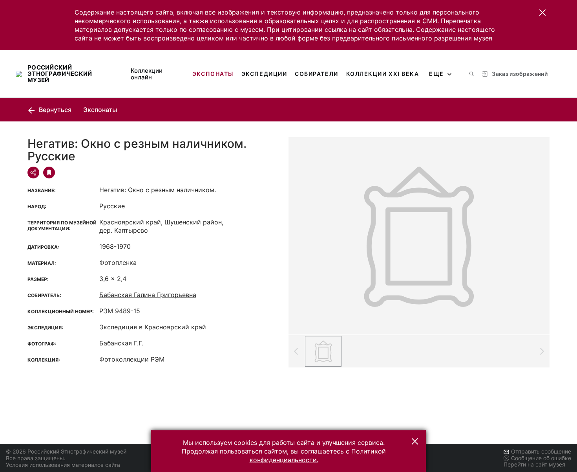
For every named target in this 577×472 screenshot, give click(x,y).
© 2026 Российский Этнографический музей (66, 451)
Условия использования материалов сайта (63, 464)
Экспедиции (264, 73)
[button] (542, 12)
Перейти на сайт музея (534, 464)
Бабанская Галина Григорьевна (147, 295)
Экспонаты (213, 73)
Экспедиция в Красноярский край (152, 327)
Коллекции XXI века (382, 73)
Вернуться (54, 110)
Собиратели (316, 73)
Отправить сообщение (541, 451)
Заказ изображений (520, 73)
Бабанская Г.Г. (121, 343)
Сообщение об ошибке (541, 458)
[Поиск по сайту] (471, 74)
